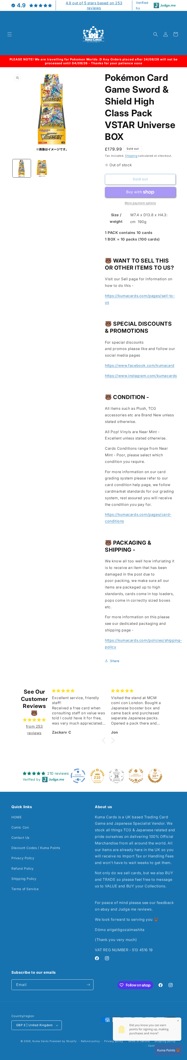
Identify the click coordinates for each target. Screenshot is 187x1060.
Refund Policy (22, 868)
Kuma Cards (40, 1041)
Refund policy (90, 1041)
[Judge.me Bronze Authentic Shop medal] (136, 776)
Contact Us (20, 837)
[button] (10, 34)
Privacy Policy (22, 858)
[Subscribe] (88, 984)
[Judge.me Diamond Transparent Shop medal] (78, 776)
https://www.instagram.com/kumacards (141, 375)
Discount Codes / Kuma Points (35, 848)
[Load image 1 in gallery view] (22, 168)
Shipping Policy (23, 879)
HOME (16, 817)
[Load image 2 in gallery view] (42, 168)
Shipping (131, 155)
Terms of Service (25, 889)
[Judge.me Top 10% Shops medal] (155, 776)
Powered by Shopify (63, 1041)
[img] (34, 720)
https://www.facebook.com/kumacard (139, 365)
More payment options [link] (140, 203)
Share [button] (114, 661)
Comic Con (20, 827)
